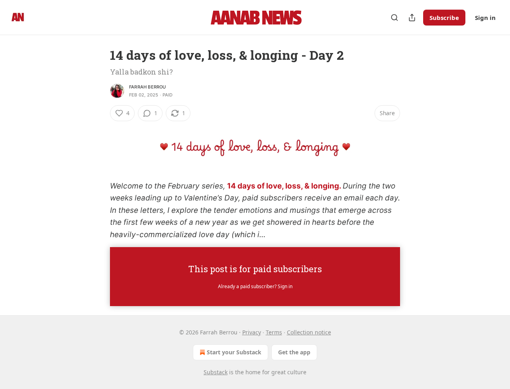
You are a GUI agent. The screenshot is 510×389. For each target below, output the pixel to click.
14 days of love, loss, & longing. (284, 186)
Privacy (251, 332)
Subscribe (444, 18)
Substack (216, 372)
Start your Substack (234, 352)
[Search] (394, 18)
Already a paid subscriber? (255, 286)
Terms (274, 332)
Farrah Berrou (147, 87)
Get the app (294, 352)
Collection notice (309, 332)
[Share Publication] (412, 18)
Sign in (485, 18)
